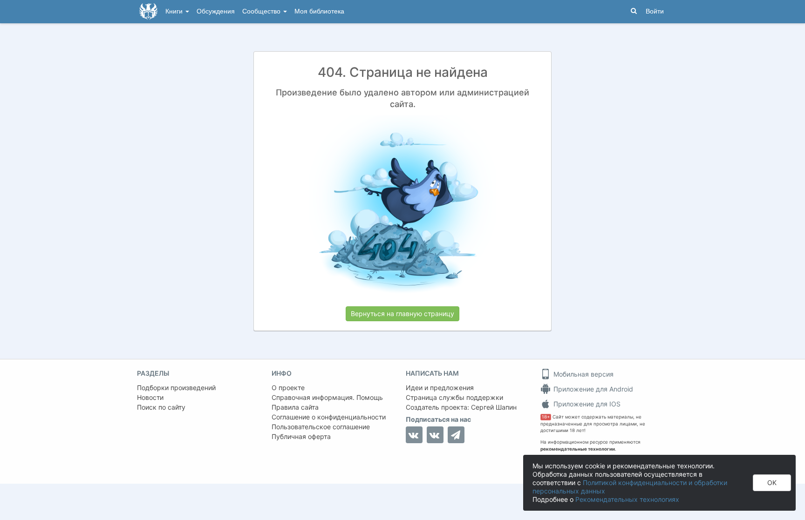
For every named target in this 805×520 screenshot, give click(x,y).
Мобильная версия (583, 374)
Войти (655, 11)
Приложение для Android (592, 389)
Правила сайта (295, 407)
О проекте (288, 388)
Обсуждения (216, 11)
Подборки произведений (176, 388)
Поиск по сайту (161, 407)
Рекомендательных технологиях (627, 499)
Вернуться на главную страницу (402, 313)
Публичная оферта (301, 436)
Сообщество (262, 11)
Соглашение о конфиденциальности (329, 417)
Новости (150, 397)
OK (772, 482)
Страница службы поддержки (454, 397)
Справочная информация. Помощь (327, 397)
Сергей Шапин (494, 407)
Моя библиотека (319, 11)
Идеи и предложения (440, 388)
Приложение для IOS (586, 404)
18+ (546, 416)
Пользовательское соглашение (321, 427)
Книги (174, 11)
